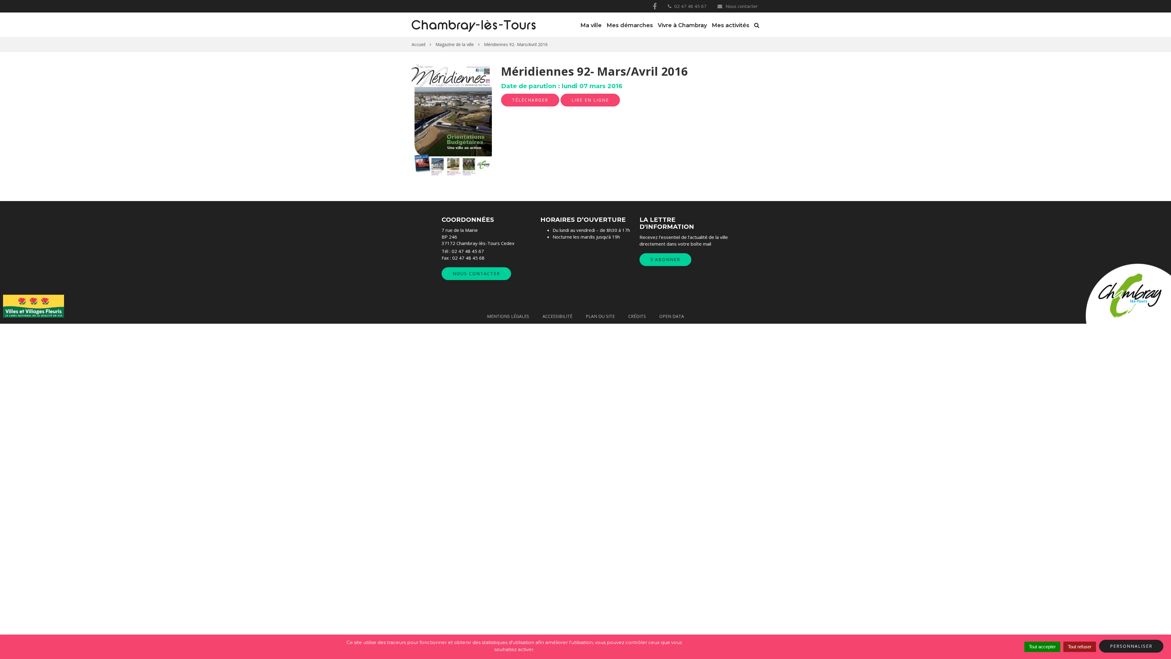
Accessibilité (557, 316)
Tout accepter (1042, 646)
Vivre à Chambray (682, 25)
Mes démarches (630, 25)
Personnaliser (1131, 646)
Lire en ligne (590, 100)
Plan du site (600, 316)
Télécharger (530, 100)
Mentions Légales (508, 316)
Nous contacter (741, 6)
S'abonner (665, 259)
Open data (671, 316)
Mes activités (730, 25)
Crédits (637, 316)
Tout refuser (1079, 646)
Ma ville (591, 25)
